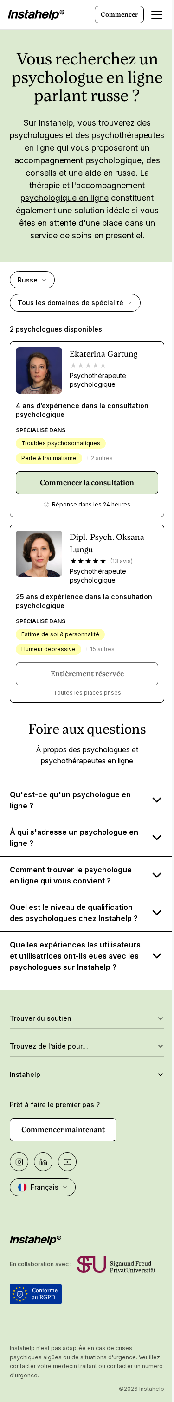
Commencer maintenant (63, 1164)
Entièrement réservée (87, 673)
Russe (28, 280)
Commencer (119, 14)
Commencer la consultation (87, 482)
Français (44, 1222)
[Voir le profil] (39, 370)
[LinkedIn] (43, 1196)
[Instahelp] (36, 15)
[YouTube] (67, 1196)
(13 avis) (121, 560)
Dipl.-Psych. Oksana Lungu (107, 543)
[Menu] (157, 15)
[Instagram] (19, 1196)
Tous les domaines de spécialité (70, 303)
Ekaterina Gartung (103, 354)
